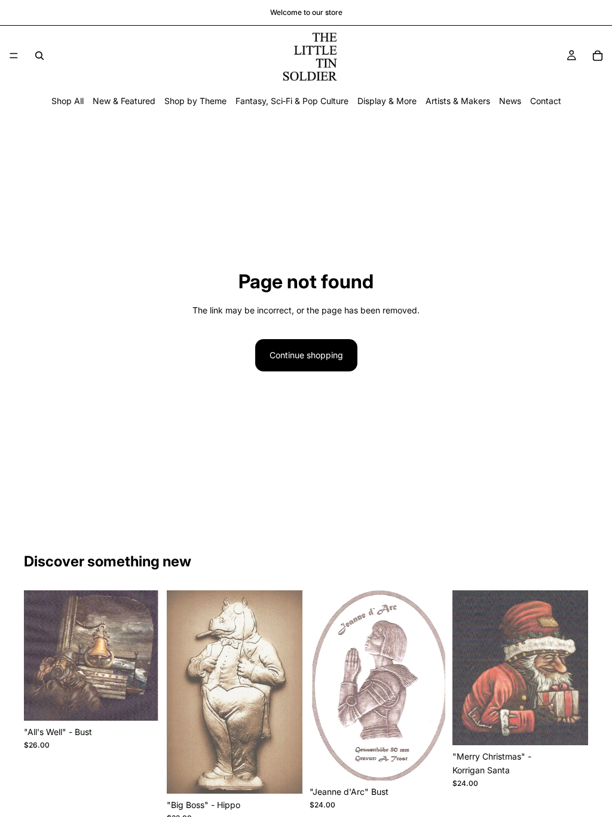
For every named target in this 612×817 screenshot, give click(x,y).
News (510, 101)
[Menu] (13, 55)
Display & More (387, 101)
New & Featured (124, 101)
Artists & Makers (458, 101)
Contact (545, 101)
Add (151, 702)
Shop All (67, 101)
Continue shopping (306, 355)
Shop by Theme (195, 101)
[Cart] (598, 55)
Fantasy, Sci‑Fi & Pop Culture (291, 101)
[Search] (39, 55)
